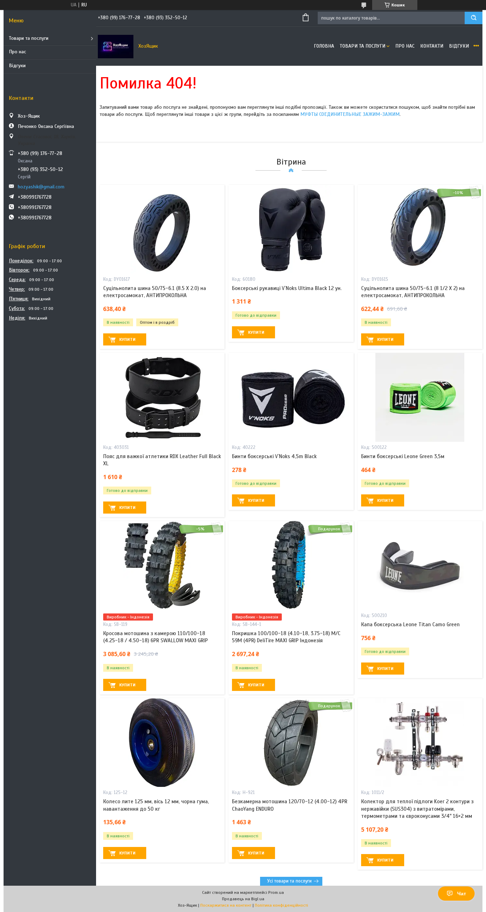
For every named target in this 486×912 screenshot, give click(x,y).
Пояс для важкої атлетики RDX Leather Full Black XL (162, 460)
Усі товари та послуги (289, 881)
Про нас (17, 52)
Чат (461, 893)
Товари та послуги (28, 38)
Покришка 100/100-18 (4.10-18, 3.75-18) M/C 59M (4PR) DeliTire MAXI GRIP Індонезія (286, 637)
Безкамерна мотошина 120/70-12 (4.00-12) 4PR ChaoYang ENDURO (289, 805)
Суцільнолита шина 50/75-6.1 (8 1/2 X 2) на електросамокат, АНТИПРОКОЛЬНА (413, 292)
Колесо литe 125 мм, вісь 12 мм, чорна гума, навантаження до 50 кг (156, 805)
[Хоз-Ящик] (115, 46)
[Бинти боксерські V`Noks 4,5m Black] (290, 397)
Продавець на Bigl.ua (243, 898)
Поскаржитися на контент (226, 905)
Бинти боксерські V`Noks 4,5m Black (274, 456)
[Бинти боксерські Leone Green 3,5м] (420, 397)
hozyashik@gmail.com (41, 187)
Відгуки (17, 66)
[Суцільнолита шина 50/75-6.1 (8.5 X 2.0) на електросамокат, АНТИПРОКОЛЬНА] (162, 229)
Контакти (431, 46)
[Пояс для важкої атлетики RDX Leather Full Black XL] (162, 397)
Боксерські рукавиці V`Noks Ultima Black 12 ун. (287, 288)
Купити (127, 339)
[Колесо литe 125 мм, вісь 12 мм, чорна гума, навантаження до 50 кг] (162, 742)
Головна (324, 46)
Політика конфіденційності (281, 905)
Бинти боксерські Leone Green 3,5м (402, 456)
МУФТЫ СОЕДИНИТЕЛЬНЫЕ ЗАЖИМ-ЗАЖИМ (350, 114)
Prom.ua (276, 892)
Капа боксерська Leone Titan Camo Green (410, 624)
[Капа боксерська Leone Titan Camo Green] (420, 565)
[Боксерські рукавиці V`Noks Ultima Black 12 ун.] (290, 229)
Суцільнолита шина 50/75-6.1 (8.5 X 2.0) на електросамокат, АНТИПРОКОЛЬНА (154, 292)
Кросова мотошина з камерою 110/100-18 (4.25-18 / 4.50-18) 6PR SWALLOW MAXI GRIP (155, 637)
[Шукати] (473, 18)
